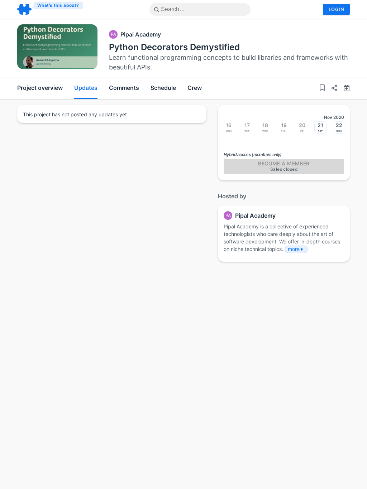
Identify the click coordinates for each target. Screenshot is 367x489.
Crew (194, 87)
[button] (331, 89)
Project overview (40, 87)
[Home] (50, 9)
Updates (85, 87)
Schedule (163, 87)
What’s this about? (58, 5)
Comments (124, 87)
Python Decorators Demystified (174, 47)
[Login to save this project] (322, 89)
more (294, 249)
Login (336, 9)
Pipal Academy (140, 34)
